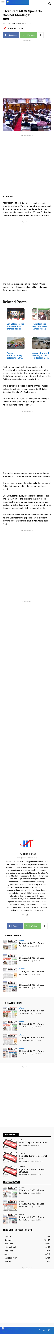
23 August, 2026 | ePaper (31, 971)
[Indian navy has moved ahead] (10, 1144)
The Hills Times (16, 28)
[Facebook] (23, 914)
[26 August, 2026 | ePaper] (10, 945)
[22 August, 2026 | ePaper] (10, 986)
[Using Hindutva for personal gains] (10, 1157)
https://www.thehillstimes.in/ (27, 858)
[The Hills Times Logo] (17, 2)
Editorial (11, 1134)
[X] (31, 914)
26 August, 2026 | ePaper (31, 943)
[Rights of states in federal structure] (10, 1171)
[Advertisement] (27, 68)
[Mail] (27, 914)
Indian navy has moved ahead (33, 1142)
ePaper (21, 940)
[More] (41, 35)
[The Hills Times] (5, 28)
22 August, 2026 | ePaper (31, 985)
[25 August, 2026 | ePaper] (10, 959)
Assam (6, 19)
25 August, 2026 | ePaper (31, 958)
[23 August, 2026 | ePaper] (10, 973)
